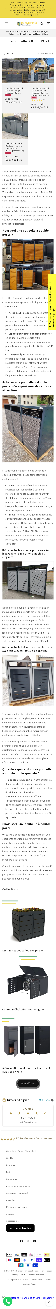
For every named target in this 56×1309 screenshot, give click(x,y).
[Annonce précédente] (5, 8)
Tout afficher (28, 1083)
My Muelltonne (16, 1271)
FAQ (8, 1172)
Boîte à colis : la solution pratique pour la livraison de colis (26, 1070)
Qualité (9, 1158)
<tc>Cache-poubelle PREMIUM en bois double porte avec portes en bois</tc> (40, 91)
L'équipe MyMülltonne (16, 1207)
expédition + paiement (17, 1193)
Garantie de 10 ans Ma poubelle (21, 1151)
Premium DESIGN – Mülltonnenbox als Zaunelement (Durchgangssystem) (14, 147)
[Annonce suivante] (50, 8)
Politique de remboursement (32, 1275)
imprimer (10, 1165)
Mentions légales (29, 1284)
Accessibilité (12, 1220)
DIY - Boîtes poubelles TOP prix (21, 950)
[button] (6, 23)
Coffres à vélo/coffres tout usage (21, 1009)
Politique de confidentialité (18, 1279)
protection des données (18, 1186)
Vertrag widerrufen (20, 1228)
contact (10, 1214)
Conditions (11, 1179)
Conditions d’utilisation (42, 1279)
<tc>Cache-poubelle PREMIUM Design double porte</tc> (14, 90)
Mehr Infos (44, 1100)
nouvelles (10, 1200)
